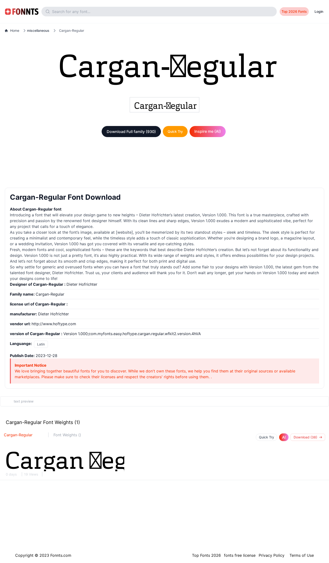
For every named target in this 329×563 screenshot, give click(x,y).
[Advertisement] (164, 163)
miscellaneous (38, 30)
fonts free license (240, 555)
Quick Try (175, 131)
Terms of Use (302, 555)
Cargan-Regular (18, 434)
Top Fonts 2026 (206, 555)
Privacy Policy (271, 555)
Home (14, 30)
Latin (41, 344)
